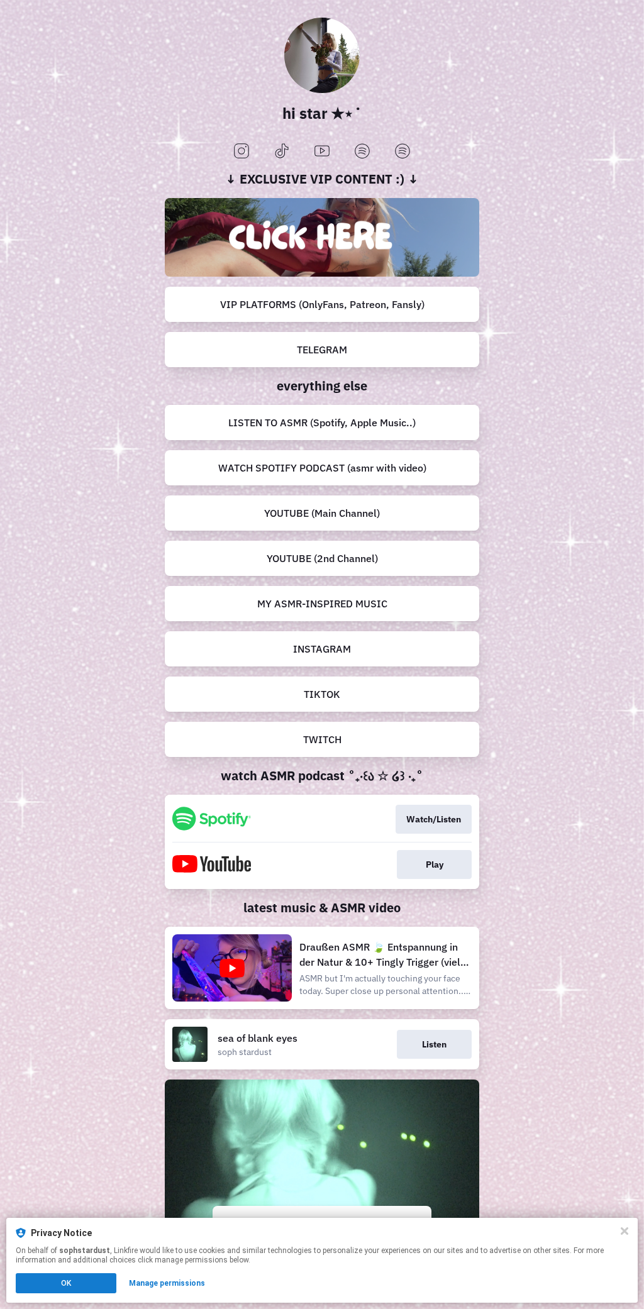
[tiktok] (282, 151)
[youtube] (322, 151)
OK (66, 1283)
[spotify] (362, 151)
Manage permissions (167, 1283)
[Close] (624, 1231)
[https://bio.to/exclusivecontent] (322, 237)
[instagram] (241, 151)
